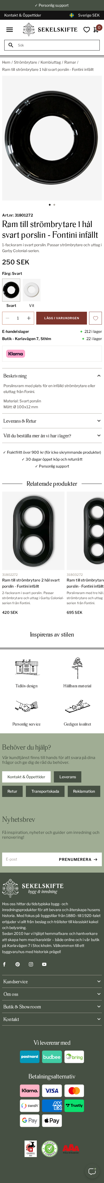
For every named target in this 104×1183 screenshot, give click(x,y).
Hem (6, 62)
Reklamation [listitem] (84, 791)
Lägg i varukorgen (61, 318)
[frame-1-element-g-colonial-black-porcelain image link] (52, 138)
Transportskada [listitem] (45, 791)
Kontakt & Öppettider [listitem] (26, 776)
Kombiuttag (51, 62)
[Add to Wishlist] (95, 318)
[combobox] (56, 45)
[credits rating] (70, 1149)
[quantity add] (28, 318)
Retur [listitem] (12, 791)
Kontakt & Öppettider (22, 15)
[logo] (50, 29)
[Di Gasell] (31, 1148)
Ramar (70, 62)
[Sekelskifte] (52, 888)
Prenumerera (75, 859)
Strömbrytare (25, 62)
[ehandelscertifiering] (49, 1148)
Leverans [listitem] (67, 776)
